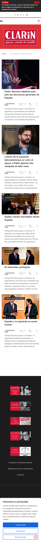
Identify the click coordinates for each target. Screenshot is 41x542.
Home (4, 54)
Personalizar (20, 531)
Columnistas (9, 251)
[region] (20, 520)
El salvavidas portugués (17, 267)
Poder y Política (10, 129)
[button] (35, 2)
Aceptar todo (20, 525)
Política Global (10, 64)
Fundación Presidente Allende (20, 462)
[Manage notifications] (35, 537)
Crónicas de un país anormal (14, 298)
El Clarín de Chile (9, 104)
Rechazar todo (20, 537)
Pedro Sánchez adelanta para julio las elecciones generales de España (22, 94)
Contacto (20, 475)
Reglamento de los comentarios (20, 469)
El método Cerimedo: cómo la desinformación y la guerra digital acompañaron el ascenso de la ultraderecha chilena (20, 7)
